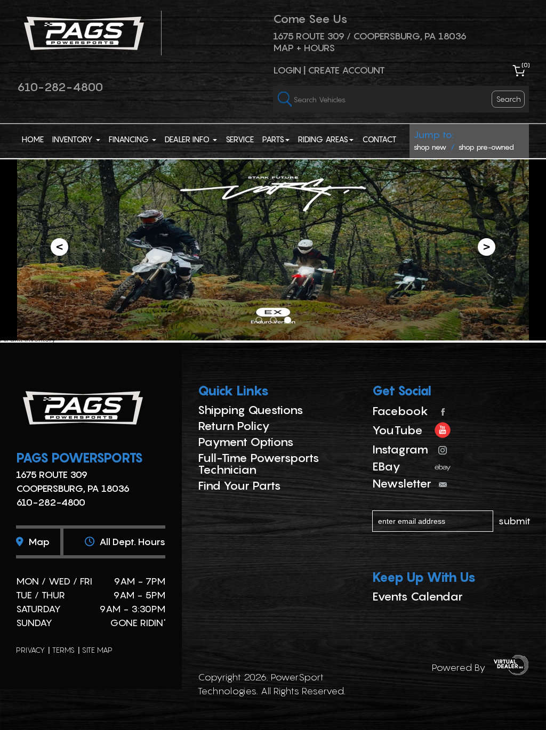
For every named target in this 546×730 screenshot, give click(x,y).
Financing (130, 139)
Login (287, 70)
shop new (430, 146)
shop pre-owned (486, 146)
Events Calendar (417, 596)
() (525, 65)
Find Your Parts (239, 485)
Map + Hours (304, 47)
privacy (30, 649)
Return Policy (234, 426)
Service (240, 139)
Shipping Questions (250, 410)
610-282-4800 (60, 87)
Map (38, 541)
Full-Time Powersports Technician (258, 463)
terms (63, 649)
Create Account (346, 70)
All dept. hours (131, 541)
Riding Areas (323, 139)
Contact (379, 139)
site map (97, 649)
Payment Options (246, 442)
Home (33, 139)
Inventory (73, 139)
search (508, 98)
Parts (273, 139)
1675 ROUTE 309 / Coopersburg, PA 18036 (370, 36)
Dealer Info (188, 139)
